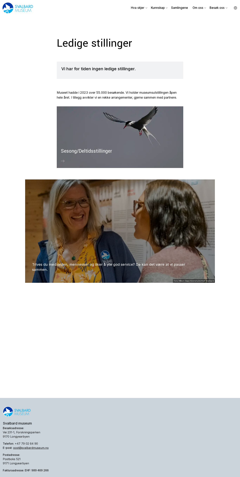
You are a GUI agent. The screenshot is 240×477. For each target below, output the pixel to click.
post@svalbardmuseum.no (31, 448)
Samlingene (179, 8)
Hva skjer (137, 8)
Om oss (198, 8)
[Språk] (236, 8)
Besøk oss (217, 8)
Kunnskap (158, 8)
